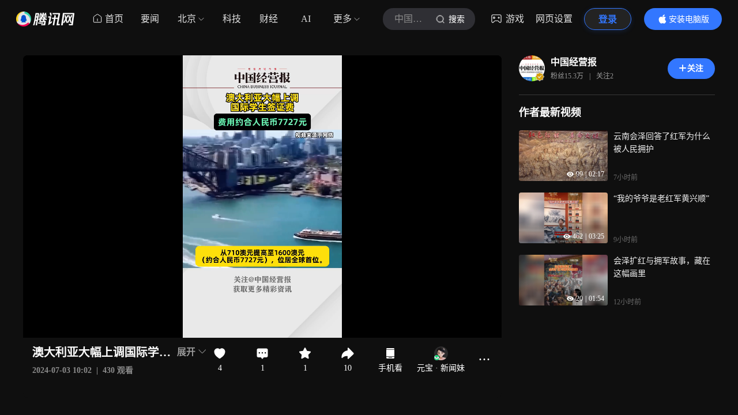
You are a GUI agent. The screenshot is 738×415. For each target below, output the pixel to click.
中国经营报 (574, 62)
